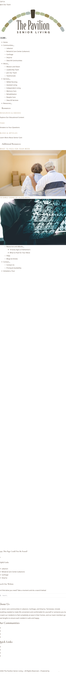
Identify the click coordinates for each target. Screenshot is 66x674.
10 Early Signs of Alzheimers (15, 197)
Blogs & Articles (8, 133)
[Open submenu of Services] (9, 79)
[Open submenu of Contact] (9, 262)
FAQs (2, 123)
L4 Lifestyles (54, 671)
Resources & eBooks (10, 113)
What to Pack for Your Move (15, 149)
